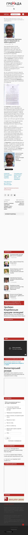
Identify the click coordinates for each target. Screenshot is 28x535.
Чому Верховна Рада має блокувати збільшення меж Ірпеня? (16, 279)
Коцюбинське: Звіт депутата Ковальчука (19, 203)
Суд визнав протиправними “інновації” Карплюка (8, 175)
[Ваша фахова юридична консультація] (14, 499)
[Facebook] (5, 195)
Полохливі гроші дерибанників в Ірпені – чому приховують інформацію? (18, 176)
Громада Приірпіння (9, 504)
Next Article (19, 200)
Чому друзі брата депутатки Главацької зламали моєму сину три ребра (13, 450)
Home (6, 18)
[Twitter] (8, 195)
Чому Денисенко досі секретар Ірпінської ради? (8, 183)
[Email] (14, 195)
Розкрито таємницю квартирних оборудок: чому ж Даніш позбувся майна (8, 206)
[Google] (11, 195)
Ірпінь (18, 18)
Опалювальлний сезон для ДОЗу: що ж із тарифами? (16, 255)
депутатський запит (13, 188)
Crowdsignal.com (17, 440)
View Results (11, 440)
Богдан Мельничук (12, 18)
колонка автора (7, 189)
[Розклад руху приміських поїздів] (12, 361)
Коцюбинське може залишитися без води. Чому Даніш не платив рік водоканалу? (17, 287)
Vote (8, 438)
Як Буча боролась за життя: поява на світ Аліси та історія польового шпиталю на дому (16, 270)
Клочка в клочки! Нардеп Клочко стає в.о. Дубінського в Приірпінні (17, 296)
